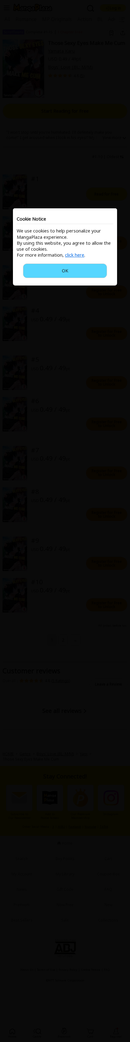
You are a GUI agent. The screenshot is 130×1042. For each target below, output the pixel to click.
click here (74, 255)
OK (65, 271)
